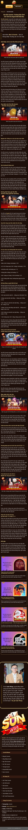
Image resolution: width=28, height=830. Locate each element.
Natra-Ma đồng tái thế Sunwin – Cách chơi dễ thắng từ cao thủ (7, 598)
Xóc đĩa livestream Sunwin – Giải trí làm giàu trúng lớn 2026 (13, 622)
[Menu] (2, 2)
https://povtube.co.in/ (12, 806)
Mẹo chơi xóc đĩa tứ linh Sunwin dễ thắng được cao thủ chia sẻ (7, 573)
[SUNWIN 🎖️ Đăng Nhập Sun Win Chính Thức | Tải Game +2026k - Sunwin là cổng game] (14, 2)
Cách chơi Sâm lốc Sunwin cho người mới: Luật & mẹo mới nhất (8, 648)
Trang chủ (3, 11)
